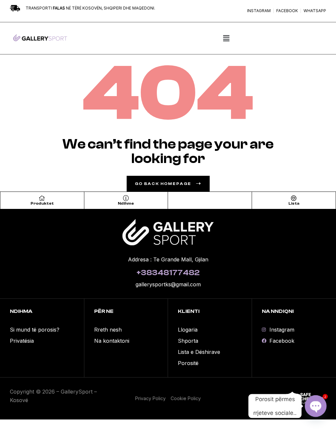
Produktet (42, 203)
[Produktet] (42, 198)
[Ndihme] (126, 198)
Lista (293, 203)
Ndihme (126, 203)
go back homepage (163, 183)
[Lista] (294, 198)
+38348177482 (168, 272)
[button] (226, 38)
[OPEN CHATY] (315, 406)
